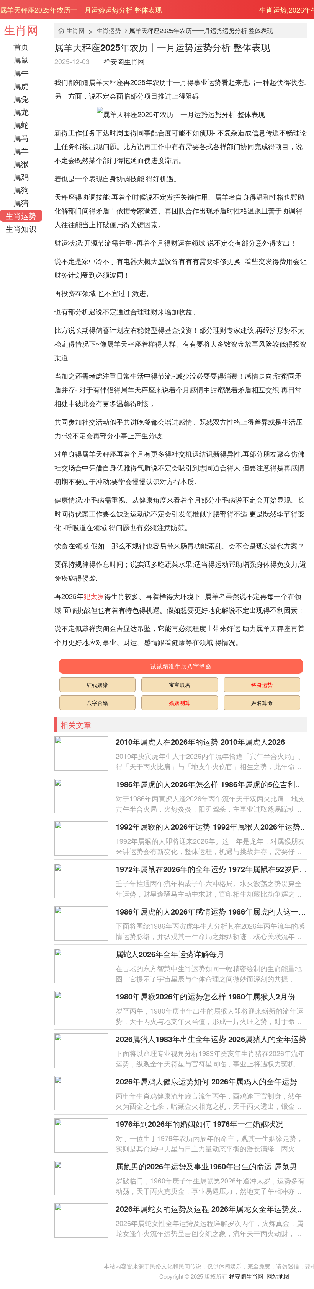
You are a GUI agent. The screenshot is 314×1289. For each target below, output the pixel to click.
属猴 (21, 163)
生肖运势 (21, 215)
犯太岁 (93, 596)
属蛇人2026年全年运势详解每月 (170, 953)
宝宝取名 (179, 684)
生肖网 (21, 29)
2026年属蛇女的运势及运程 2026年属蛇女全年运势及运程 (214, 1208)
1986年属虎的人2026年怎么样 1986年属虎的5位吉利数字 (213, 783)
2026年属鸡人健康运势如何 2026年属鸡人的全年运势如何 (214, 1081)
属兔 (21, 98)
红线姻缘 (97, 684)
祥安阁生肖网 (124, 61)
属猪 (21, 202)
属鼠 (21, 59)
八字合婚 (97, 702)
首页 (21, 46)
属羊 (21, 150)
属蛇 (21, 124)
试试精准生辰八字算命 (180, 666)
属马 (21, 137)
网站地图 (278, 1276)
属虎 (21, 85)
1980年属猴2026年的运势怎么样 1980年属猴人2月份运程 (213, 996)
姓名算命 (262, 702)
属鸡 (21, 176)
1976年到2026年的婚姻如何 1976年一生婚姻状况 (199, 1123)
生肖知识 (21, 228)
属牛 (21, 72)
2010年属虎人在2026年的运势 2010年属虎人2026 (200, 741)
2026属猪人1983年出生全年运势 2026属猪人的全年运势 (211, 1038)
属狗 (21, 189)
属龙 (21, 111)
